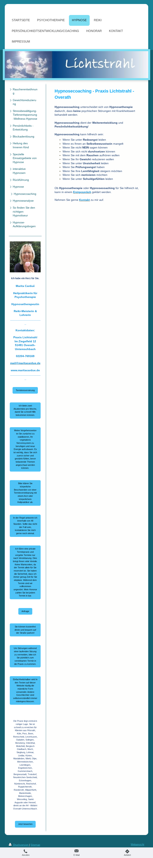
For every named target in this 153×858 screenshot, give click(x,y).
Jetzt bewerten (25, 824)
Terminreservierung (25, 390)
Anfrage (25, 611)
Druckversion (20, 845)
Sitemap (35, 845)
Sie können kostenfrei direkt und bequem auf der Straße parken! (25, 629)
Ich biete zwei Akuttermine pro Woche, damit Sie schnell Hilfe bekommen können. (25, 410)
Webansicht (137, 844)
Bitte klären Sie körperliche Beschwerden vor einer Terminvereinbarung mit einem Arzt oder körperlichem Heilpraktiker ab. (25, 492)
